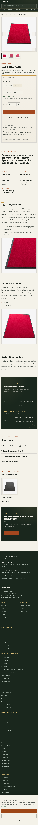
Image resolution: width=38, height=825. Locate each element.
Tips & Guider (24, 611)
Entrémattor (10, 14)
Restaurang (29, 10)
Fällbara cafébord (6, 704)
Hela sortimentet (25, 605)
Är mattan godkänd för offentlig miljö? (15, 456)
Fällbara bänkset (6, 731)
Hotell (3, 719)
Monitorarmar (5, 678)
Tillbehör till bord (5, 792)
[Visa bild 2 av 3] (11, 56)
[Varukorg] (36, 2)
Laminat (3, 614)
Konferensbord (5, 637)
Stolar (3, 742)
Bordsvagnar (4, 780)
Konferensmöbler (6, 631)
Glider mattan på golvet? (10, 461)
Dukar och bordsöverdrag (8, 786)
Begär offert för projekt (19, 117)
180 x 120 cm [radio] (17, 92)
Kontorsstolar (5, 663)
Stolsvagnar (4, 777)
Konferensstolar (5, 634)
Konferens (7, 10)
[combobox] (19, 6)
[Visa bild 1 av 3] (4, 56)
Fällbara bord (5, 763)
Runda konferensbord (7, 643)
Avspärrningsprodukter (7, 722)
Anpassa (19, 820)
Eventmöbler (4, 716)
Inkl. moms (17, 85)
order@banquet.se (6, 597)
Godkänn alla (19, 811)
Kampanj (23, 608)
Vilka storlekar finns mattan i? (12, 451)
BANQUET (5, 1)
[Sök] (35, 6)
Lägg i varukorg (19, 112)
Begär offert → (11, 533)
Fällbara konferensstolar (8, 646)
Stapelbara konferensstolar (9, 640)
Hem (2, 14)
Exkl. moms (8, 85)
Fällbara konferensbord (7, 648)
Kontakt (3, 617)
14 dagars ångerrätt (9, 556)
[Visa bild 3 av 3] (18, 56)
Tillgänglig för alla (9, 576)
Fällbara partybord (6, 725)
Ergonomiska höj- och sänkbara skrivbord (12, 669)
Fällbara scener (5, 728)
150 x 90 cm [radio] (7, 92)
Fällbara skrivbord (6, 684)
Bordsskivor (4, 754)
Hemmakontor (5, 660)
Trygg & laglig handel (10, 570)
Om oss (3, 605)
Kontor (18, 10)
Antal (5, 104)
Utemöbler (4, 751)
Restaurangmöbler (6, 692)
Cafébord (4, 701)
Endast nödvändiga (19, 816)
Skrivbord (4, 666)
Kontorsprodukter (6, 681)
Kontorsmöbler (5, 657)
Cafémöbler (4, 695)
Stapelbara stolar (6, 745)
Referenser (4, 608)
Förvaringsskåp (5, 675)
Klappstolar (4, 748)
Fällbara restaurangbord (8, 707)
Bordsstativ (4, 757)
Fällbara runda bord (6, 769)
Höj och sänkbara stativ (8, 672)
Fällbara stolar (5, 766)
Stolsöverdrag (5, 783)
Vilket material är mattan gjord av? (13, 446)
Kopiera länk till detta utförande (16, 140)
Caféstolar (4, 698)
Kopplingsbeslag (5, 789)
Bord (2, 739)
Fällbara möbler (5, 760)
